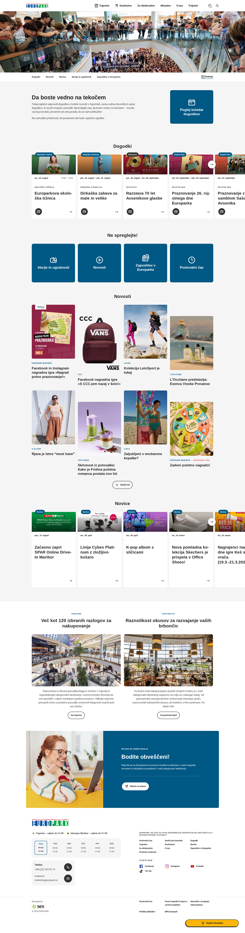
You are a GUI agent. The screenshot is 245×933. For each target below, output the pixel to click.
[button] (212, 164)
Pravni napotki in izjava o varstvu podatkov (176, 903)
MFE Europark (171, 911)
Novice (62, 77)
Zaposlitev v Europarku (108, 77)
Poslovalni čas (145, 901)
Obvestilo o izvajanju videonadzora (199, 903)
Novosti (49, 77)
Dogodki (36, 77)
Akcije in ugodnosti (81, 77)
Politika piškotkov (147, 911)
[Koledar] (38, 211)
